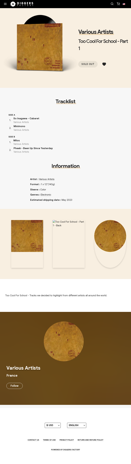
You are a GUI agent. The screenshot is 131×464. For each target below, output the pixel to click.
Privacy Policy (67, 440)
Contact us (33, 440)
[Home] (21, 4)
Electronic (46, 194)
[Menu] (5, 4)
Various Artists (95, 31)
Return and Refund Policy (90, 440)
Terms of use (49, 440)
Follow (15, 385)
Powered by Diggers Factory (65, 450)
